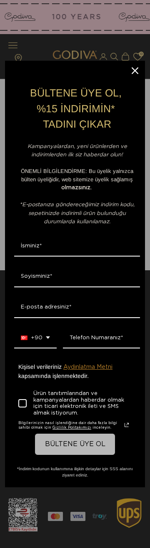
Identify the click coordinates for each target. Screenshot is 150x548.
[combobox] (35, 338)
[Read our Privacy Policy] (127, 425)
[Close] (135, 71)
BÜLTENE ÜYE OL (75, 444)
